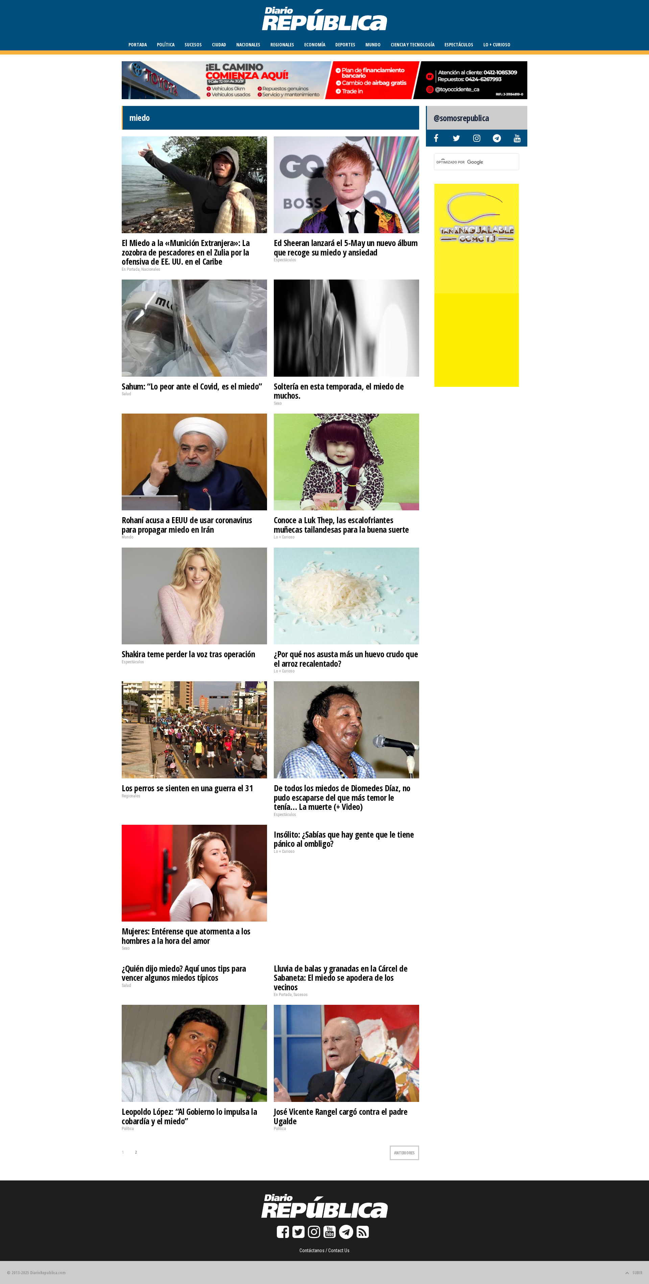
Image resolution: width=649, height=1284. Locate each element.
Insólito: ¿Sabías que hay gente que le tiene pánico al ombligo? (344, 838)
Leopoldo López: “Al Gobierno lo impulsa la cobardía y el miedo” (189, 1116)
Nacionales (248, 44)
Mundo (373, 44)
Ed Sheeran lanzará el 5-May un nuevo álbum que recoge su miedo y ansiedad (345, 247)
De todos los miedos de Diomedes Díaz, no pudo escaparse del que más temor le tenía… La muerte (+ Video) (342, 797)
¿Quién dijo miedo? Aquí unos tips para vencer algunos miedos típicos (184, 972)
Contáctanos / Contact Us (324, 1250)
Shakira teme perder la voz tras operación (188, 654)
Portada (137, 44)
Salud (126, 394)
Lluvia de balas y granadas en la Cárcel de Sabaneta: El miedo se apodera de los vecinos (340, 977)
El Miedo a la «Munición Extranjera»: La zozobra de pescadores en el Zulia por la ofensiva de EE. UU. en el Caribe (185, 252)
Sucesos (193, 44)
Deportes (345, 44)
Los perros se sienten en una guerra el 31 (187, 788)
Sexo (278, 403)
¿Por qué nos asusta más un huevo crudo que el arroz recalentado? (346, 658)
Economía (314, 44)
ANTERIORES (404, 1153)
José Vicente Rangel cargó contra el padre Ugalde (341, 1116)
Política (165, 44)
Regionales (282, 44)
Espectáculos (458, 44)
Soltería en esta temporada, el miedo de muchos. (339, 390)
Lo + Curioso (496, 44)
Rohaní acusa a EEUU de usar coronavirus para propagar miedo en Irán (187, 524)
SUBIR (637, 1273)
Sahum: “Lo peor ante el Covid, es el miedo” (192, 386)
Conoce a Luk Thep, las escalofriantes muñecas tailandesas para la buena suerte (341, 524)
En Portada (131, 269)
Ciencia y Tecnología (412, 44)
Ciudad (219, 44)
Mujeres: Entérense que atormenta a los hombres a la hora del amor (186, 935)
